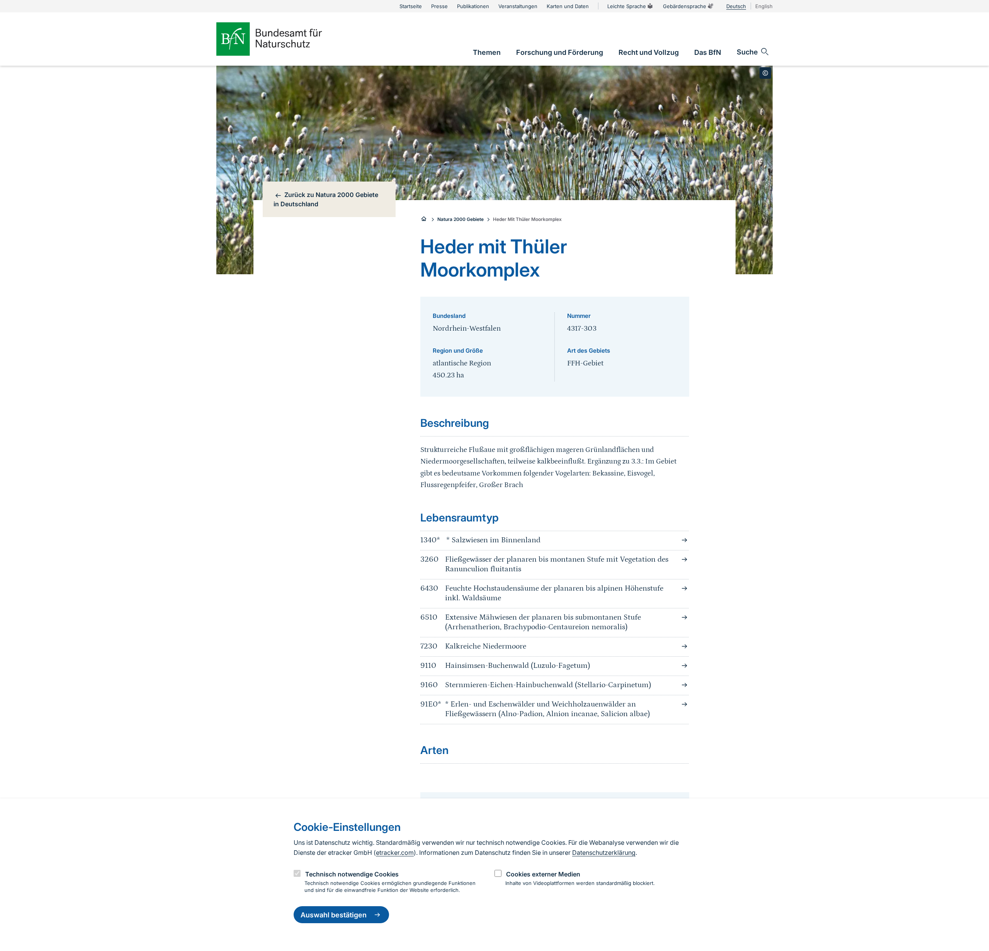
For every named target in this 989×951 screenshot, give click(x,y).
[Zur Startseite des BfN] (282, 39)
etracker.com (395, 852)
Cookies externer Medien (543, 874)
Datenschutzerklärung (604, 852)
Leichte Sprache (626, 6)
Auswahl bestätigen (334, 915)
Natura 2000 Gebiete (460, 219)
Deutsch (736, 6)
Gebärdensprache (684, 6)
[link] (487, 52)
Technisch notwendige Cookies (352, 874)
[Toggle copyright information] (765, 73)
